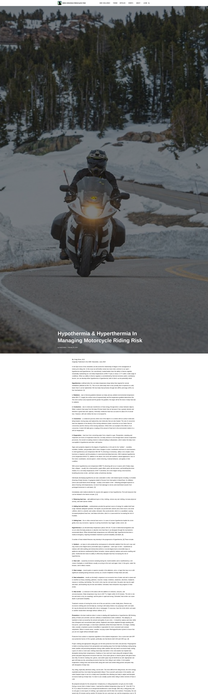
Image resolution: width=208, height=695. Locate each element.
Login (145, 3)
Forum (115, 3)
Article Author (62, 347)
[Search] (149, 3)
